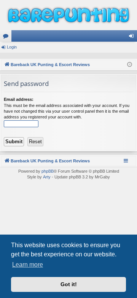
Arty (47, 177)
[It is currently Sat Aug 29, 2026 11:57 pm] (129, 64)
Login (12, 47)
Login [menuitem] (133, 37)
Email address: (18, 99)
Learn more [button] (27, 264)
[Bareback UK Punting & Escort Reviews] (68, 15)
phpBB (47, 171)
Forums (7, 37)
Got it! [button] (69, 284)
